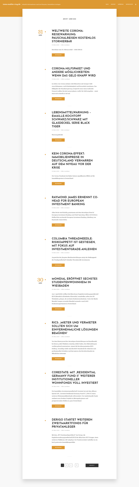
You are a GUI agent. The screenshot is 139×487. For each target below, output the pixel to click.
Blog (107, 4)
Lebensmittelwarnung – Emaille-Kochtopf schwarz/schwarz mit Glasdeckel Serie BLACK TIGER (71, 119)
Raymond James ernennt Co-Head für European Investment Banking (75, 201)
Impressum (120, 4)
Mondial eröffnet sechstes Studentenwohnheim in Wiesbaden (74, 282)
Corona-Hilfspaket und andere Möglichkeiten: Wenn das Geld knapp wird (74, 72)
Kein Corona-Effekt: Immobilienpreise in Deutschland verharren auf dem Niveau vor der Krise (72, 160)
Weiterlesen (58, 98)
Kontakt (113, 4)
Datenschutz (129, 4)
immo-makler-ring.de (11, 4)
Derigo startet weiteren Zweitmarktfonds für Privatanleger (72, 423)
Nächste (91, 465)
